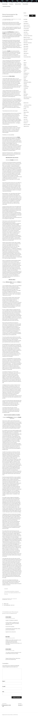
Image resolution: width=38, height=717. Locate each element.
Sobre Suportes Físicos (27, 97)
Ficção (25, 79)
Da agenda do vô (26, 73)
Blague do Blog (26, 112)
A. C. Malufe (26, 21)
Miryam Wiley (26, 44)
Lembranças (26, 88)
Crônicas (25, 70)
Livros (25, 89)
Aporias (25, 108)
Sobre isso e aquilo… (27, 124)
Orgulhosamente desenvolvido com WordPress (10, 714)
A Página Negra (26, 106)
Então (25, 113)
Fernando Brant (26, 28)
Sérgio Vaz (10, 598)
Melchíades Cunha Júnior (28, 42)
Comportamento (26, 68)
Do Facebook (26, 74)
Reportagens (26, 94)
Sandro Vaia (26, 49)
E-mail (4, 686)
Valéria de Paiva (26, 126)
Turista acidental (26, 98)
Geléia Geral (26, 80)
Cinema (25, 65)
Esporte (25, 77)
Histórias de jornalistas (27, 82)
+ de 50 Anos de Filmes (6, 6)
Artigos (25, 64)
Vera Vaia (25, 55)
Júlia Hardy (25, 117)
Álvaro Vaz (25, 110)
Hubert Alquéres (26, 30)
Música (25, 91)
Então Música (26, 115)
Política (9, 599)
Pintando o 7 (26, 122)
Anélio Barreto (26, 23)
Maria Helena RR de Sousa (28, 39)
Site (3, 691)
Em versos (25, 76)
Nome (3, 681)
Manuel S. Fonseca (27, 37)
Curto (25, 71)
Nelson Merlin (26, 46)
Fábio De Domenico (27, 26)
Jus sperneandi (7, 605)
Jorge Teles (25, 32)
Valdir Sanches (26, 53)
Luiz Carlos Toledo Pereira (28, 35)
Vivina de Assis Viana (27, 56)
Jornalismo (25, 85)
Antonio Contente (27, 25)
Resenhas (25, 95)
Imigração (25, 83)
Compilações (26, 67)
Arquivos (25, 62)
